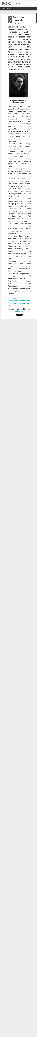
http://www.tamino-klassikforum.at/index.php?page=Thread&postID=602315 (19, 302)
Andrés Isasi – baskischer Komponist (19, 20)
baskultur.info (19, 311)
